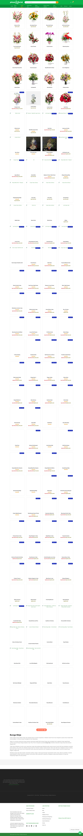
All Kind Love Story (66, 663)
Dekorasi (65, 6)
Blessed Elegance (65, 578)
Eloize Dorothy (17, 422)
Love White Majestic (33, 663)
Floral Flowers (33, 262)
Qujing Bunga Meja (33, 490)
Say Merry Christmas (50, 620)
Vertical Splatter (50, 152)
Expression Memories (49, 513)
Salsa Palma (49, 682)
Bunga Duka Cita (29, 6)
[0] (72, 2)
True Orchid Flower (17, 46)
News (43, 808)
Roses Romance (66, 682)
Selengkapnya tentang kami (14, 784)
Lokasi (70, 6)
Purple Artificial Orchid (65, 262)
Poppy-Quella (49, 377)
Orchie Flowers (50, 46)
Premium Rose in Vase (17, 535)
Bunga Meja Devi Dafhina (49, 467)
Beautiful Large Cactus (33, 129)
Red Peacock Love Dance (49, 354)
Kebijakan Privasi (45, 814)
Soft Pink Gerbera (65, 445)
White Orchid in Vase (33, 309)
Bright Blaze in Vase (49, 535)
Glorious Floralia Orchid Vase (17, 557)
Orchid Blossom (66, 702)
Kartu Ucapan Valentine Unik (17, 262)
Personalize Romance (33, 702)
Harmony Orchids (65, 128)
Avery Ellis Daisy (66, 422)
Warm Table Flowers (66, 285)
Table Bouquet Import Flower (33, 513)
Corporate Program (29, 808)
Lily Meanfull (33, 87)
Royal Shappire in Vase (33, 535)
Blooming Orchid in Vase (66, 513)
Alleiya (66, 220)
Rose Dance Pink (17, 663)
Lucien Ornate (49, 107)
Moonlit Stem (17, 87)
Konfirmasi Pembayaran (46, 818)
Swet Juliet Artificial (49, 722)
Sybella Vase (17, 220)
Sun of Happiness (65, 67)
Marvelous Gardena (17, 702)
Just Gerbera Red (49, 445)
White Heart (49, 490)
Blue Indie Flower (49, 25)
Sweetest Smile (33, 354)
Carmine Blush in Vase (17, 722)
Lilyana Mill (33, 422)
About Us (44, 825)
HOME (12, 6)
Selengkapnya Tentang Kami (15, 820)
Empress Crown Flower (49, 285)
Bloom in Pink (17, 25)
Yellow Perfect (33, 599)
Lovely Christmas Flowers (33, 643)
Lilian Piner (17, 445)
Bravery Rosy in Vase (66, 557)
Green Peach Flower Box (17, 67)
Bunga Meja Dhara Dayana (33, 467)
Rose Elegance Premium (66, 722)
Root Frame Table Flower (33, 285)
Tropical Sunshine (65, 535)
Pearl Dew (50, 128)
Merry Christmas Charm (17, 642)
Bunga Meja (22, 6)
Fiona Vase (50, 197)
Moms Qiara (66, 377)
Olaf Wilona (49, 422)
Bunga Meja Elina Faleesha (17, 467)
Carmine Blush (49, 642)
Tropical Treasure (17, 578)
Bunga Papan (15, 6)
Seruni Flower (33, 46)
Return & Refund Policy (30, 810)
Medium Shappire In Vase (33, 578)
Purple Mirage (66, 241)
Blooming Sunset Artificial (17, 332)
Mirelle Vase (49, 220)
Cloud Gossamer (33, 67)
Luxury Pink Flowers (33, 332)
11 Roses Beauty (17, 354)
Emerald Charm (50, 241)
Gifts (61, 6)
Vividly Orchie (17, 107)
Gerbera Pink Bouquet (33, 445)
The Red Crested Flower (65, 354)
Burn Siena (17, 152)
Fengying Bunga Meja (17, 197)
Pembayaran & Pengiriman (47, 816)
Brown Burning (33, 152)
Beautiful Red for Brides (49, 67)
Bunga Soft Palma (33, 682)
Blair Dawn (50, 262)
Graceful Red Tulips (17, 620)
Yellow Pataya (65, 332)
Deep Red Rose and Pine (33, 620)
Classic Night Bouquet (17, 513)
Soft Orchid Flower (65, 25)
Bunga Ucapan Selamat (46, 6)
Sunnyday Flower (33, 25)
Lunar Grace (17, 241)
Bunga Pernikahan (37, 6)
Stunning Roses (66, 599)
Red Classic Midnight (17, 682)
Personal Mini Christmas (66, 620)
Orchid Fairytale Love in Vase (49, 557)
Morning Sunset (50, 663)
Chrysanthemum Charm (33, 241)
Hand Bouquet (54, 6)
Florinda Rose (65, 197)
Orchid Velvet (33, 106)
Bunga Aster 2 (33, 377)
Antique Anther (66, 87)
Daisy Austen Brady (17, 377)
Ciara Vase (33, 197)
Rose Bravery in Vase (33, 557)
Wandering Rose (66, 46)
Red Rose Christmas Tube (33, 722)
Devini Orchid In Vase (17, 285)
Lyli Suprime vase (66, 152)
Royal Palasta (65, 642)
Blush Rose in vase (49, 578)
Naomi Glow (33, 220)
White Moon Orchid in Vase (17, 308)
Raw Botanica (49, 87)
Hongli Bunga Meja (65, 467)
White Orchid (17, 128)
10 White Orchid (49, 332)
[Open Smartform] (80, 833)
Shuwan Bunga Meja (17, 490)
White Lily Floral (17, 599)
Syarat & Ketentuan (45, 820)
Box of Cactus (66, 309)
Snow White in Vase (49, 309)
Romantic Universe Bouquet (65, 490)
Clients (43, 812)
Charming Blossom (49, 599)
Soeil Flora (66, 107)
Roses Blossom (50, 702)
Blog (43, 810)
